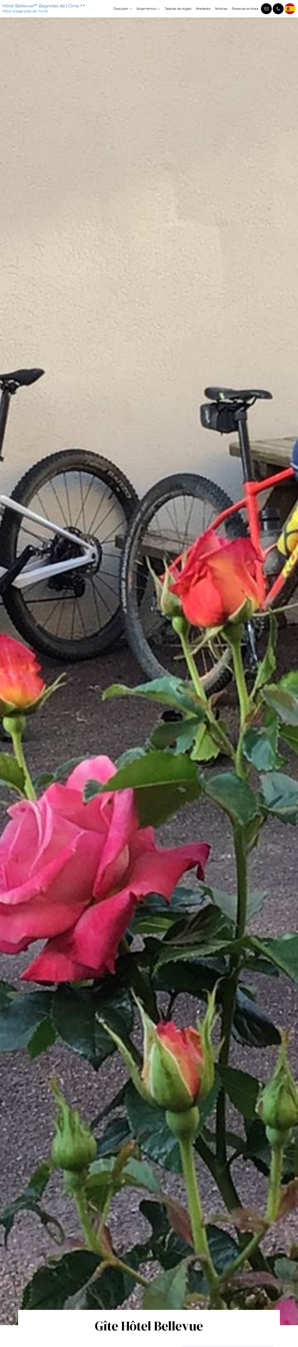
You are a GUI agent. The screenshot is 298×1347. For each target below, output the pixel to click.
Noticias (221, 9)
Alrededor (203, 9)
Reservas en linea (245, 9)
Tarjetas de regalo (178, 9)
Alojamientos (146, 9)
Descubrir (121, 9)
